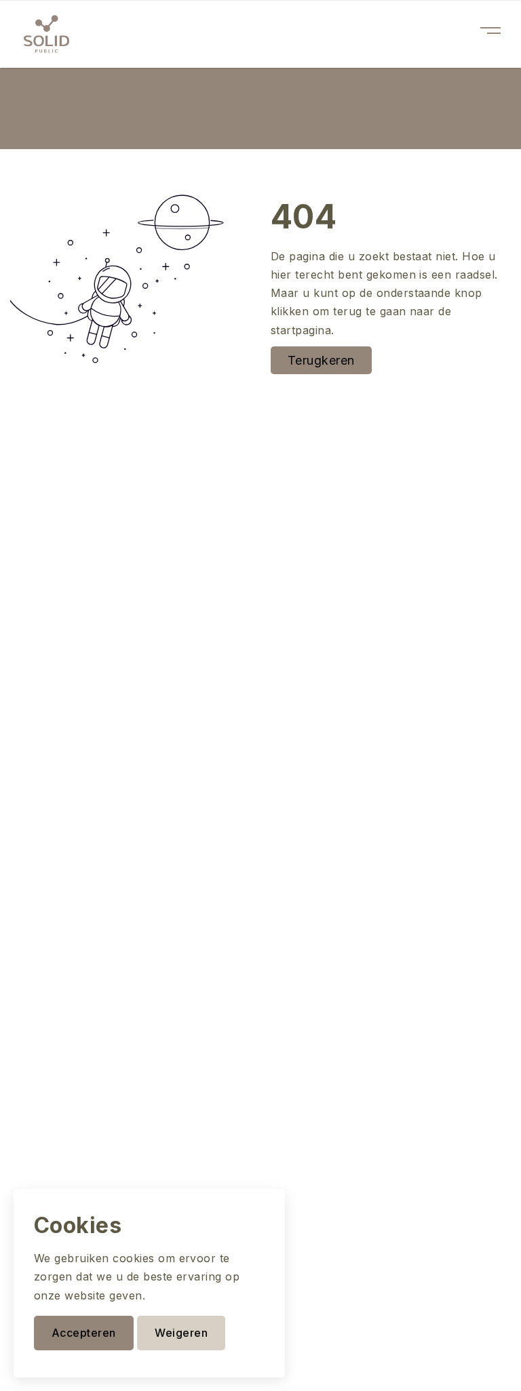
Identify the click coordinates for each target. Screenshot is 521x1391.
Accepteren (84, 1332)
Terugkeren (321, 360)
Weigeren (181, 1332)
